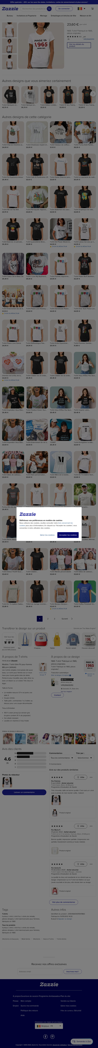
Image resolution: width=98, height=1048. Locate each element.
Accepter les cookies (68, 535)
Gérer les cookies (47, 535)
